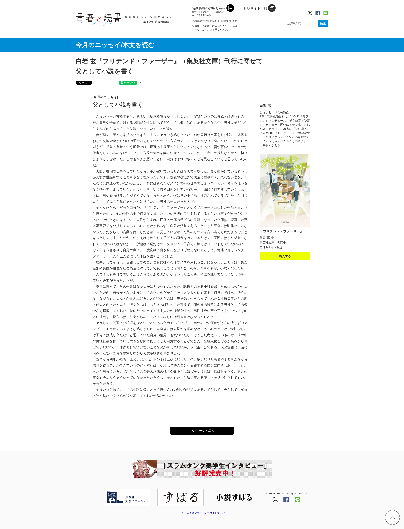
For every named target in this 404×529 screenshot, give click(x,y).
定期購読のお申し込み (209, 11)
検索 (323, 23)
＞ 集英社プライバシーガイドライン (203, 512)
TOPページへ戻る (202, 430)
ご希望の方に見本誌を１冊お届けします (214, 21)
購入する (285, 256)
